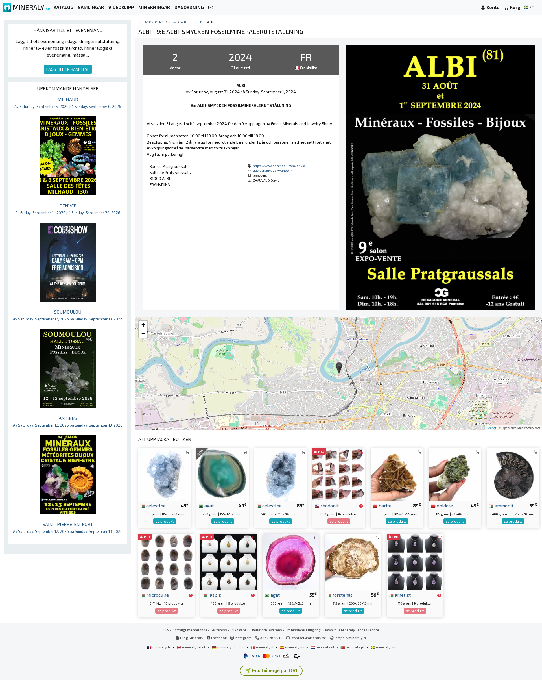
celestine (155, 505)
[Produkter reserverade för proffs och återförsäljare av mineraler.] (361, 506)
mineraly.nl (325, 647)
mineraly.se (385, 647)
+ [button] (143, 324)
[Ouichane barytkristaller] (397, 474)
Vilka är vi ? (239, 630)
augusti (188, 22)
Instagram (243, 638)
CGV (166, 630)
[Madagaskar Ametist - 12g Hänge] (415, 561)
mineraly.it (264, 647)
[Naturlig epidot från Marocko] (455, 474)
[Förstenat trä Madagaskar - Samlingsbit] (353, 561)
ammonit (503, 505)
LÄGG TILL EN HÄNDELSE (67, 69)
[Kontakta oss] (210, 7)
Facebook (218, 638)
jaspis (214, 595)
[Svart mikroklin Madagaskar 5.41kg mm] (166, 561)
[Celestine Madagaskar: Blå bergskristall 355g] (164, 474)
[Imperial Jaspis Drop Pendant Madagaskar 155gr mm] (228, 561)
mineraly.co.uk (194, 647)
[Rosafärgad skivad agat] (291, 561)
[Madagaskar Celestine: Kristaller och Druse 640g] (280, 474)
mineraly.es (294, 647)
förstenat (341, 595)
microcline (157, 595)
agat (208, 505)
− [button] (143, 333)
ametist (402, 595)
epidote (444, 505)
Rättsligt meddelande (190, 630)
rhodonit (329, 505)
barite (384, 505)
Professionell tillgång (304, 630)
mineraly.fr (161, 647)
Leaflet (491, 427)
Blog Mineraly (191, 638)
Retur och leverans (267, 630)
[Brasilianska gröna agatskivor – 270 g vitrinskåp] (222, 474)
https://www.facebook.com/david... (280, 166)
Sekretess (219, 630)
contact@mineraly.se (309, 638)
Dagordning (153, 22)
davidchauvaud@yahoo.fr (272, 170)
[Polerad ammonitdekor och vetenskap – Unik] (513, 474)
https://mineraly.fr (351, 638)
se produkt (165, 521)
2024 (172, 22)
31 (200, 22)
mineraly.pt (355, 647)
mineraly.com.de (231, 647)
